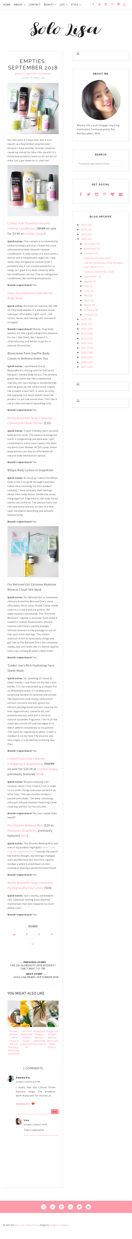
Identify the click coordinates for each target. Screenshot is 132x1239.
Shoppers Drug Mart (21, 830)
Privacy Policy (32, 1225)
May (86, 295)
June (87, 290)
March (88, 304)
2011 (84, 347)
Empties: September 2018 (99, 271)
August (88, 281)
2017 (84, 319)
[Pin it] (51, 934)
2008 (84, 362)
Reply (54, 1111)
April (87, 300)
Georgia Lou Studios (59, 1225)
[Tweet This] (14, 934)
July (87, 286)
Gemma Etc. (23, 1077)
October (89, 253)
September (91, 276)
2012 (84, 343)
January (89, 314)
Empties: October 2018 (97, 258)
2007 (84, 366)
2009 (84, 357)
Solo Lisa (19, 1225)
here (39, 774)
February (89, 309)
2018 (84, 239)
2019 (84, 234)
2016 (84, 324)
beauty (20, 73)
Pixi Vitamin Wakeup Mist (25, 825)
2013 (84, 338)
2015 (84, 328)
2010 (84, 352)
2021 (84, 224)
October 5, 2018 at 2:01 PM (35, 1124)
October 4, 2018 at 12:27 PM (28, 1082)
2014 (84, 333)
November (90, 248)
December (90, 243)
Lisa (26, 1120)
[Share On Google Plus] (39, 934)
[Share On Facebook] (26, 934)
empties (31, 73)
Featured (44, 73)
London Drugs (34, 233)
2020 (84, 229)
